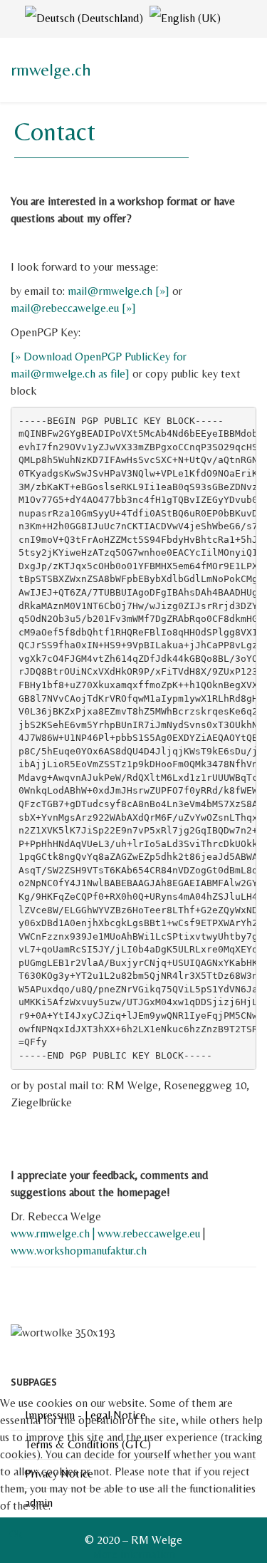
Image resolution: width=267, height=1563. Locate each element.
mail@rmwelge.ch (53, 373)
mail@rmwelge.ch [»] (118, 291)
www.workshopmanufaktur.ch (79, 1250)
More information (133, 1554)
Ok (15, 1533)
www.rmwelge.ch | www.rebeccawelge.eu (105, 1233)
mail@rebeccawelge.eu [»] (73, 308)
